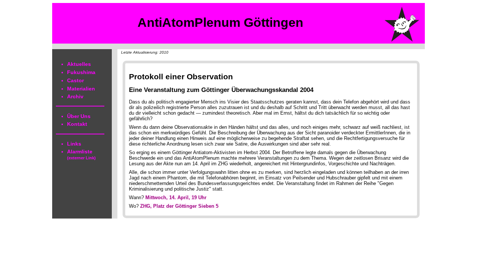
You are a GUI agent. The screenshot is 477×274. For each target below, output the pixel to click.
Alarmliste (81, 154)
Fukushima (81, 72)
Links (74, 144)
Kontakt (77, 124)
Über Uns (79, 116)
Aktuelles (79, 64)
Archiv (75, 96)
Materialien (81, 89)
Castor (75, 80)
